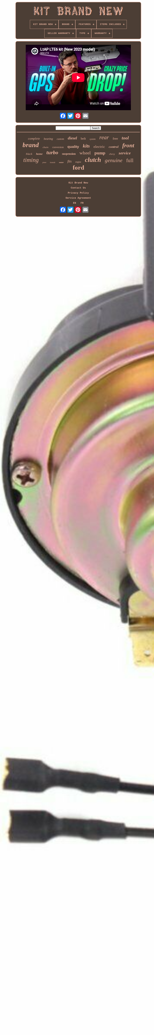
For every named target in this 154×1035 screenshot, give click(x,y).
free (115, 138)
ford (78, 167)
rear (104, 137)
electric (99, 146)
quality (73, 147)
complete (34, 138)
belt (83, 138)
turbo (52, 152)
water (61, 162)
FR (82, 203)
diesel (72, 138)
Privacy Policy (78, 193)
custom (60, 139)
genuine (113, 160)
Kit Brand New (78, 182)
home (39, 153)
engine (78, 162)
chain (45, 147)
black (29, 153)
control (114, 147)
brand (31, 145)
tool (125, 137)
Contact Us (78, 187)
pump (99, 153)
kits (86, 146)
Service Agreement (78, 198)
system (93, 139)
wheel (85, 152)
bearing (48, 138)
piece (44, 162)
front (128, 145)
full (130, 160)
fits (69, 161)
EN (74, 203)
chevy (112, 154)
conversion (58, 147)
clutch (93, 159)
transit (52, 162)
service (125, 153)
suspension (69, 153)
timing (31, 159)
